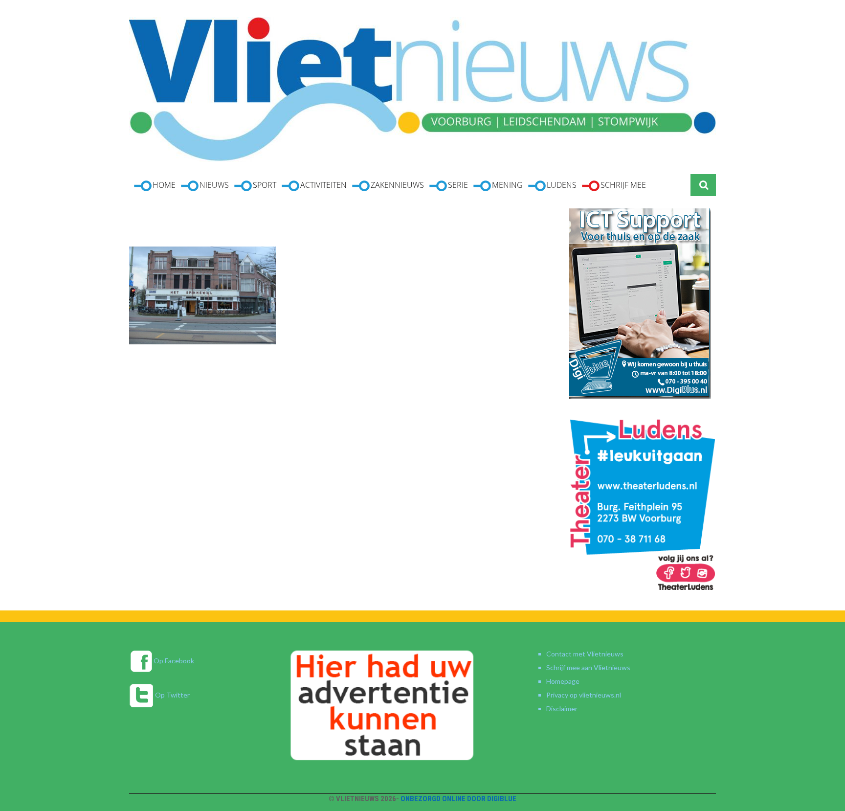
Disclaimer (562, 708)
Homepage (562, 681)
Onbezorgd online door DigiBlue (458, 798)
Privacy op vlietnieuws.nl (583, 695)
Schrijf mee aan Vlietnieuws (588, 667)
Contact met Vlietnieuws (584, 654)
